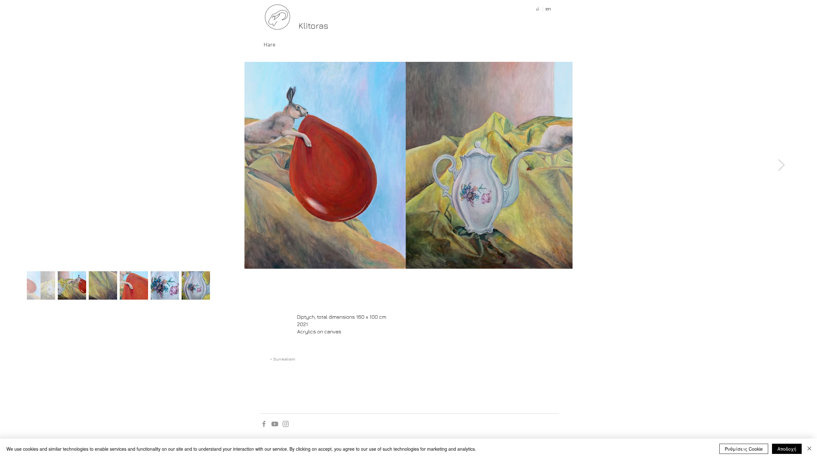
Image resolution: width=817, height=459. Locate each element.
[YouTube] (275, 424)
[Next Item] (781, 165)
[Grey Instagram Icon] (285, 424)
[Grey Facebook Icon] (264, 424)
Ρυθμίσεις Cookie (744, 449)
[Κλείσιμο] (809, 449)
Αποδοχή (786, 449)
